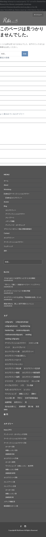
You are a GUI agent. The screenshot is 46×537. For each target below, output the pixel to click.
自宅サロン (18, 402)
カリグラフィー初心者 (13, 368)
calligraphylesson (11, 326)
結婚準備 (8, 402)
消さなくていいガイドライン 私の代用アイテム (18, 88)
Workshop (7, 189)
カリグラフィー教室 (12, 372)
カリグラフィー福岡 (12, 377)
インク (7, 347)
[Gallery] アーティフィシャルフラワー (16, 194)
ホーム (6, 181)
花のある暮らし (10, 406)
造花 (37, 406)
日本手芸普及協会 (31, 398)
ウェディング (8, 246)
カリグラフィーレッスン (14, 364)
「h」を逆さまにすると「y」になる (13, 93)
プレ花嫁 (30, 385)
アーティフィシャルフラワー (11, 152)
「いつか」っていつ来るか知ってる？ (14, 108)
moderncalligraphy (23, 330)
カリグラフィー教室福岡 (31, 372)
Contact (7, 233)
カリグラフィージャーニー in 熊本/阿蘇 (15, 74)
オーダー (5, 142)
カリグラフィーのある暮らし (15, 356)
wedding (28, 334)
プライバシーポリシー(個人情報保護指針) (18, 229)
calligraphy (9, 322)
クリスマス (9, 381)
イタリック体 (33, 343)
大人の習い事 (10, 398)
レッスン (27, 389)
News (2, 120)
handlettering (25, 326)
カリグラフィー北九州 (32, 368)
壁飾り (33, 394)
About (6, 185)
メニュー (39, 14)
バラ (22, 385)
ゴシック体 (35, 381)
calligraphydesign (22, 322)
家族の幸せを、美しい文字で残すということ (17, 83)
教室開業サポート (10, 506)
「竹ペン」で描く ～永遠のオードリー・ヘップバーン (20, 69)
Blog (5, 206)
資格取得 (5, 129)
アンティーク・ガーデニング (11, 147)
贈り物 (30, 406)
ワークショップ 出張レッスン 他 (15, 138)
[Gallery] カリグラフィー (13, 198)
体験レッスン (7, 134)
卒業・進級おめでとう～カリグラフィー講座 (17, 103)
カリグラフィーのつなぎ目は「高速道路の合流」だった (21, 79)
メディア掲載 (9, 221)
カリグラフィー (6, 125)
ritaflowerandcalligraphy (14, 334)
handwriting (9, 330)
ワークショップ (10, 394)
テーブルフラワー (11, 385)
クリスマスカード (22, 381)
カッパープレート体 (12, 351)
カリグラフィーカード (13, 360)
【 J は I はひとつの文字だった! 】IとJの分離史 (18, 64)
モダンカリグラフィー (13, 389)
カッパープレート (19, 347)
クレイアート (9, 217)
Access (6, 202)
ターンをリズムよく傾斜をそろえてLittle (15, 98)
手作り (19, 398)
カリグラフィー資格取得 (31, 377)
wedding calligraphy (12, 339)
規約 (5, 251)
